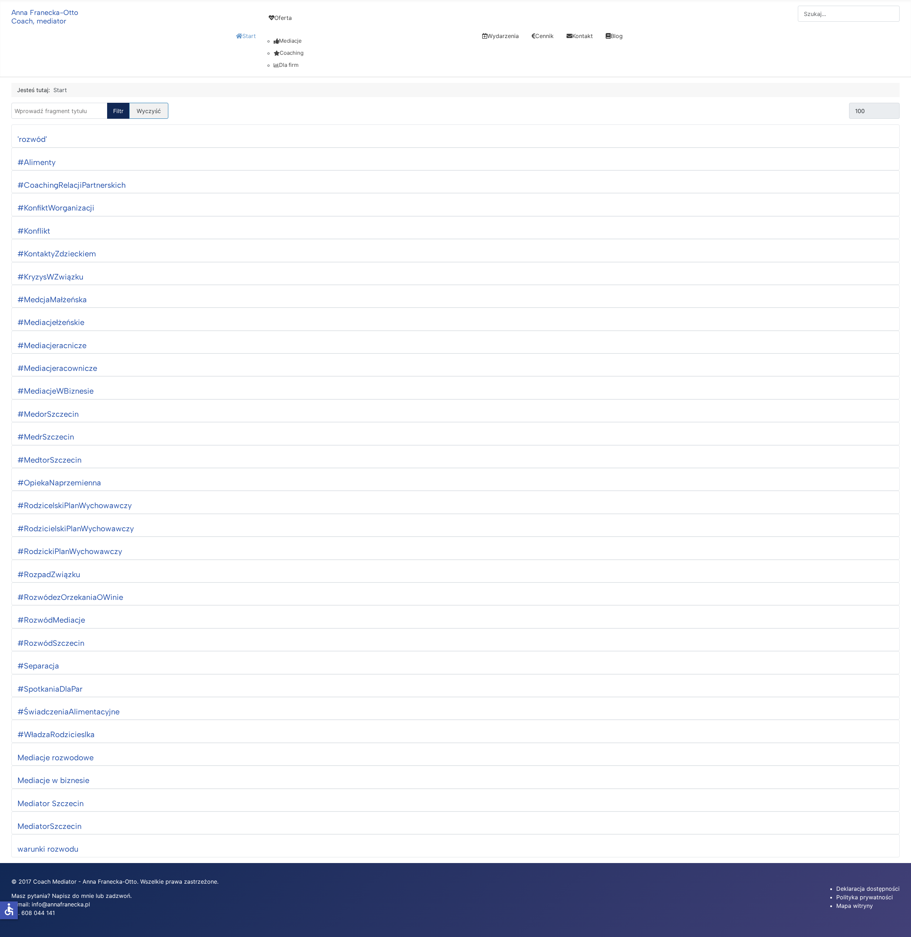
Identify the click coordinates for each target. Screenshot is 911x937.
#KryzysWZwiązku (50, 277)
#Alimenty (36, 162)
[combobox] (849, 14)
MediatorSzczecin (49, 826)
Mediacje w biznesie (53, 780)
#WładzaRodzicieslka (56, 734)
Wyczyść (149, 111)
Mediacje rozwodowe (55, 757)
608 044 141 (38, 912)
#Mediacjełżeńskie (50, 322)
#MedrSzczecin (45, 437)
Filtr (118, 111)
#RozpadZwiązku (48, 574)
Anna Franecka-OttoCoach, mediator (44, 16)
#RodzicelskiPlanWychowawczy (74, 505)
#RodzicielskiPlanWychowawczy (75, 528)
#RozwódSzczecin (50, 643)
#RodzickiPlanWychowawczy (69, 551)
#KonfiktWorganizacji (55, 208)
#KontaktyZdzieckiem (56, 254)
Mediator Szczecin (50, 803)
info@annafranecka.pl (61, 904)
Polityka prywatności (864, 897)
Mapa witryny (854, 905)
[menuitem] (246, 42)
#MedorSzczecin (48, 414)
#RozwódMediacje (51, 620)
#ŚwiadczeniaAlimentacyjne (68, 712)
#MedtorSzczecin (49, 460)
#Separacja (38, 666)
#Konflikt (33, 231)
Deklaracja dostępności (868, 888)
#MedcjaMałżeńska (52, 299)
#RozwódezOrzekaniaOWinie (70, 597)
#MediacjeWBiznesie (55, 391)
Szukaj (789, 13)
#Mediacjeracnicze (51, 345)
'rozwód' (32, 139)
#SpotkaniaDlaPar (50, 689)
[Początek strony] (898, 923)
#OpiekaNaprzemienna (59, 483)
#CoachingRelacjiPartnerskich (71, 185)
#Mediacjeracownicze (57, 368)
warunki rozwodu (47, 849)
